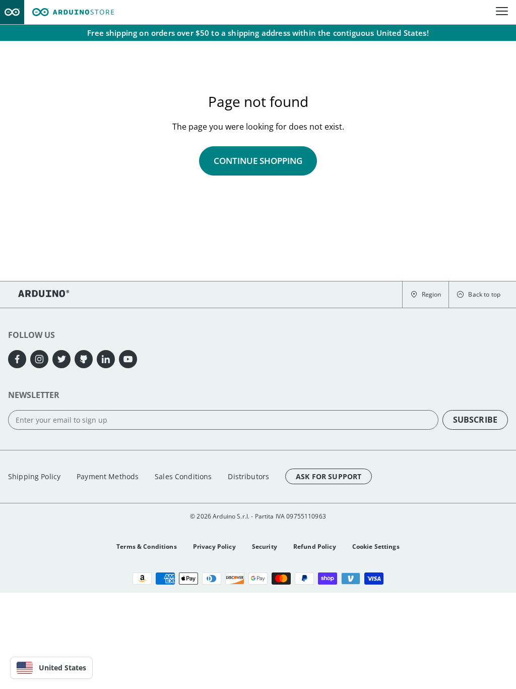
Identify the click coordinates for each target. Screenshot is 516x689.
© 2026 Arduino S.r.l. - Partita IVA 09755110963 (258, 516)
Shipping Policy (34, 476)
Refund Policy (314, 546)
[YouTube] (128, 359)
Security (264, 546)
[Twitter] (61, 359)
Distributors (248, 476)
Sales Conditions (183, 476)
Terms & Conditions (146, 546)
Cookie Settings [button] (376, 546)
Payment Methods (108, 476)
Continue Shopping (258, 160)
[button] (425, 294)
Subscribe (475, 419)
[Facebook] (17, 359)
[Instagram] (39, 359)
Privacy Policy (214, 546)
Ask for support (328, 476)
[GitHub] (84, 359)
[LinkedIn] (106, 359)
